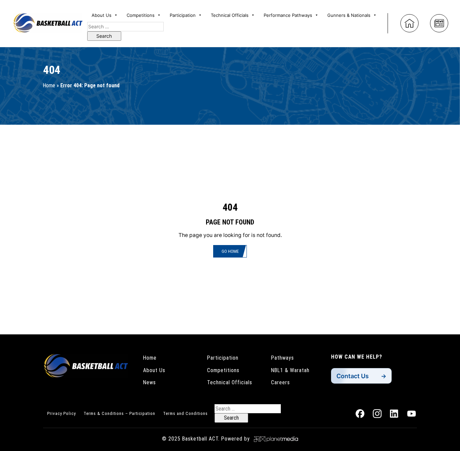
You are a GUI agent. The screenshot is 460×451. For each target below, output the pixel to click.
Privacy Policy (61, 413)
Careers (280, 382)
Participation (222, 358)
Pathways (282, 358)
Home (49, 85)
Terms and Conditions (185, 413)
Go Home (230, 251)
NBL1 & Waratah (290, 370)
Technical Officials (229, 382)
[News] (439, 23)
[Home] (409, 23)
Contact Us (352, 376)
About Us (154, 370)
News (149, 382)
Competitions (223, 370)
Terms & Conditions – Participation (119, 413)
